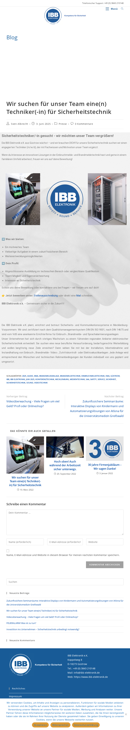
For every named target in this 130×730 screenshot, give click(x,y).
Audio (30, 376)
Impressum (15, 696)
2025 (24, 376)
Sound (29, 382)
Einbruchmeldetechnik (93, 376)
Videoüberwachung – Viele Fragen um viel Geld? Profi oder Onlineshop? (42, 616)
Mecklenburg (62, 379)
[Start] (7, 46)
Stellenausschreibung (46, 295)
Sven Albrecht (19, 123)
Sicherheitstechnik (15, 382)
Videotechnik (41, 382)
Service (101, 379)
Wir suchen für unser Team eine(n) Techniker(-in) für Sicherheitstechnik (57, 46)
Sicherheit (111, 379)
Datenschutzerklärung (86, 725)
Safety (93, 379)
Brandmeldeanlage (49, 376)
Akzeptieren (40, 725)
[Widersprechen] (125, 714)
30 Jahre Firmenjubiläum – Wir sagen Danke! (105, 466)
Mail (78, 295)
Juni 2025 (30, 379)
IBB (7, 379)
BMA (36, 376)
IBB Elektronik (17, 379)
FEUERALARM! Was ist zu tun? (21, 623)
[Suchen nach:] (121, 8)
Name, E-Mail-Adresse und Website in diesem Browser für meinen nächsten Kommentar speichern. (63, 555)
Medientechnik (77, 379)
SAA (87, 379)
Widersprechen (60, 725)
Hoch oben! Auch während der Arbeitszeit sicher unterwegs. (65, 465)
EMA (108, 376)
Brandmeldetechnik (70, 376)
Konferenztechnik (44, 379)
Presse (63, 123)
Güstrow (115, 376)
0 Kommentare (84, 123)
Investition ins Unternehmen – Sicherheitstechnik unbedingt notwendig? (42, 629)
